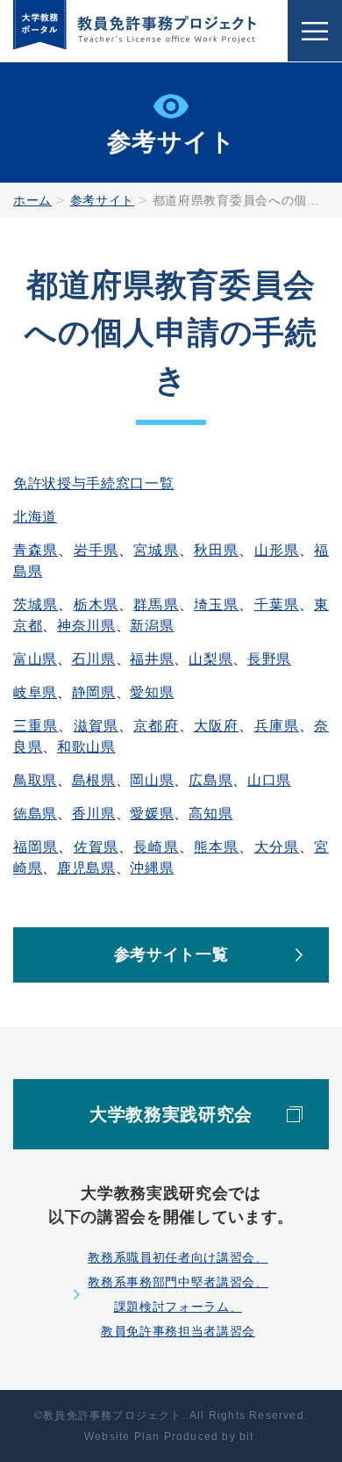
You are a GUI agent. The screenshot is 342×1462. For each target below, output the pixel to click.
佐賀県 (96, 846)
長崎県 (155, 846)
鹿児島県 (86, 868)
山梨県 (210, 659)
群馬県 (155, 604)
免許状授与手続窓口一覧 (93, 483)
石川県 (94, 659)
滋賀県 (96, 725)
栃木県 (96, 604)
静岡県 (94, 692)
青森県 (35, 550)
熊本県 (216, 846)
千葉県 (276, 604)
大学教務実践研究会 (171, 1114)
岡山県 (152, 780)
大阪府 (216, 725)
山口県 (269, 780)
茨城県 (35, 604)
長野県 (269, 659)
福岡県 (35, 846)
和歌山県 (86, 746)
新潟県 (152, 625)
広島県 (210, 780)
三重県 (35, 725)
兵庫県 (276, 725)
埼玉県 (216, 604)
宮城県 (155, 550)
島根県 (94, 780)
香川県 (94, 813)
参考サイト (102, 200)
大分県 (276, 846)
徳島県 (35, 813)
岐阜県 (35, 692)
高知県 (210, 813)
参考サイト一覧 (171, 954)
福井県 (152, 659)
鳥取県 (35, 780)
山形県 (276, 550)
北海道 (35, 516)
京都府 (155, 725)
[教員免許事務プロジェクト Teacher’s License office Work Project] (134, 30)
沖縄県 (152, 868)
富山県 (35, 659)
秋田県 (216, 550)
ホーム (32, 200)
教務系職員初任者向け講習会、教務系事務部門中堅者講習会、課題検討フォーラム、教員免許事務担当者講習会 (177, 1294)
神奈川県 (86, 625)
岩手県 (96, 550)
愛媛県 (152, 813)
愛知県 (152, 692)
